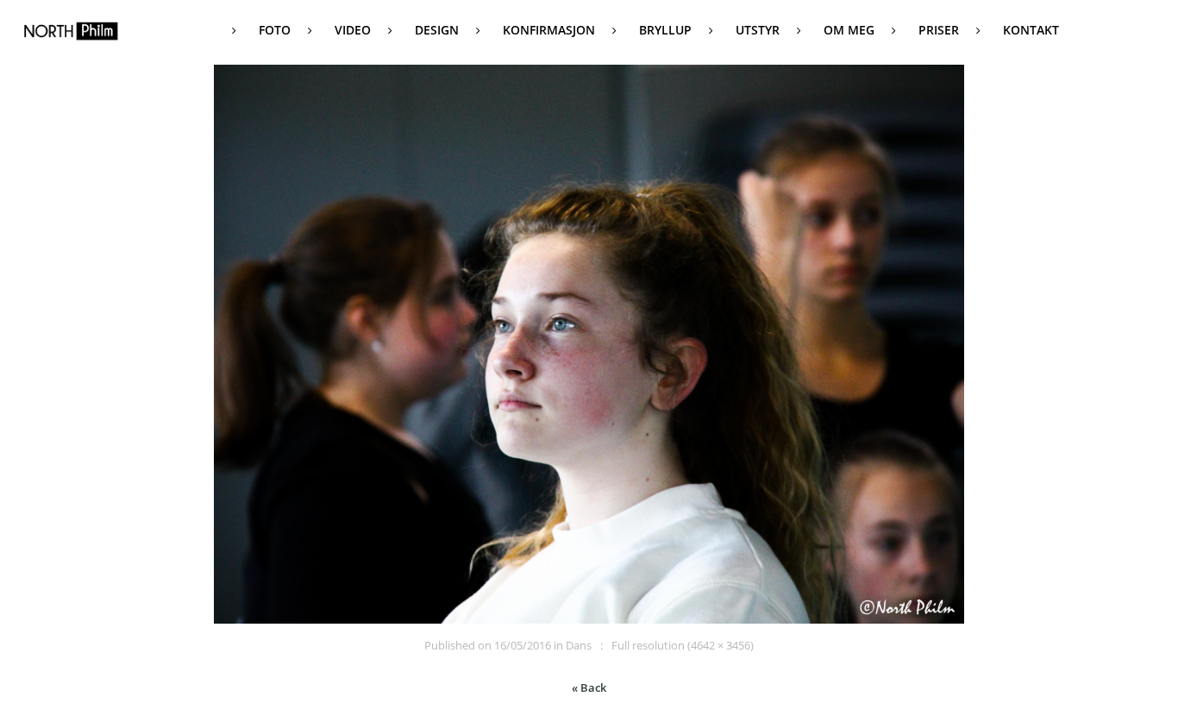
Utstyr (758, 30)
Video (353, 30)
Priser (938, 30)
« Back (589, 687)
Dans (579, 645)
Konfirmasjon (549, 30)
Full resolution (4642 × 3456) (682, 645)
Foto (275, 30)
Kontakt (1031, 30)
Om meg (849, 30)
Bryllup (665, 30)
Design (437, 30)
